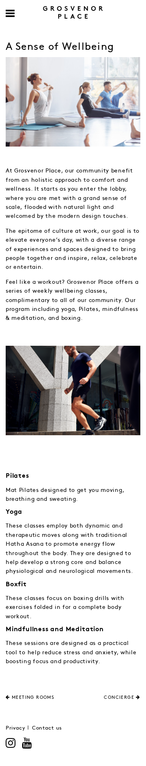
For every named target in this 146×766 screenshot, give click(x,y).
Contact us (47, 728)
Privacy (16, 728)
